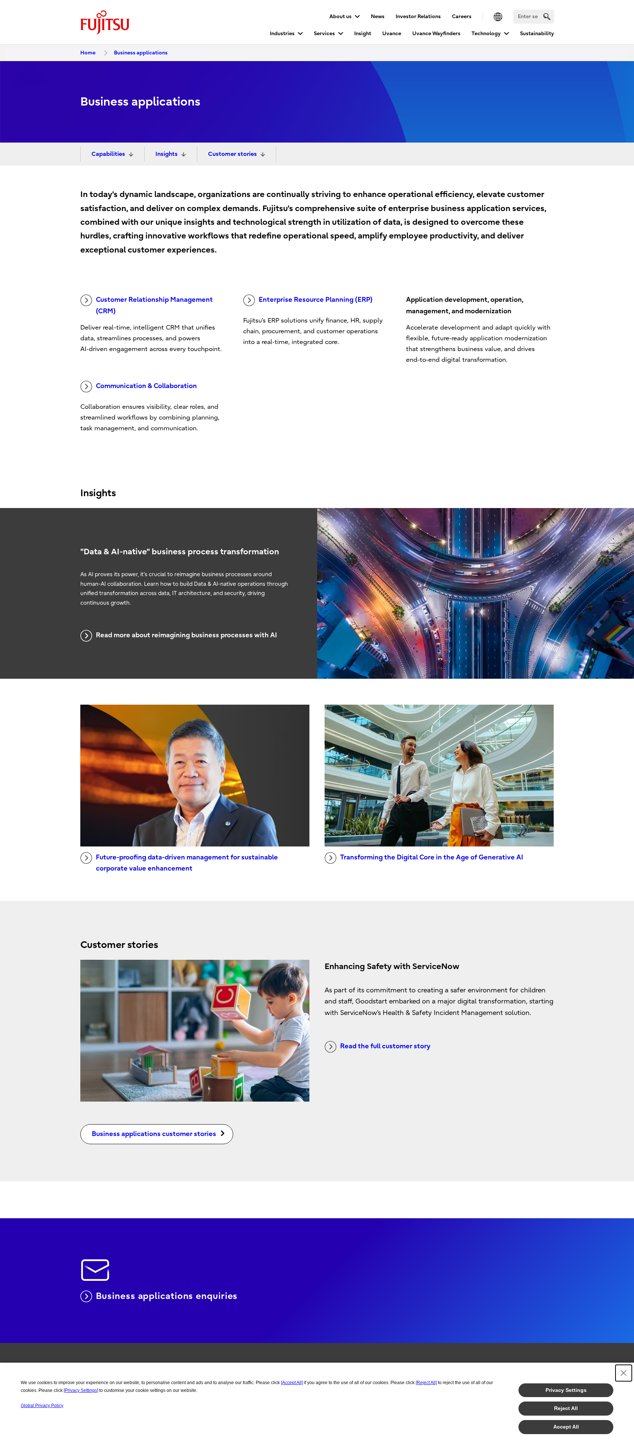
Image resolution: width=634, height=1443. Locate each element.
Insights (166, 154)
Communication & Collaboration (146, 386)
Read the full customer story (385, 1046)
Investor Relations (418, 16)
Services (324, 33)
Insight (362, 33)
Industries (282, 33)
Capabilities (108, 154)
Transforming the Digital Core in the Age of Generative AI (431, 857)
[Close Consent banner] (623, 1373)
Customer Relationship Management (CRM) (154, 305)
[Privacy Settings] (81, 1390)
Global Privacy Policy (42, 1405)
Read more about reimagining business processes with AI (186, 635)
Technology (486, 33)
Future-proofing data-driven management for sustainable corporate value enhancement (187, 863)
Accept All (566, 1427)
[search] (546, 16)
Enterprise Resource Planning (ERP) (316, 300)
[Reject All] (426, 1382)
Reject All (566, 1408)
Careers (462, 16)
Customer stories (232, 154)
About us (340, 16)
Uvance (391, 33)
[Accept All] (292, 1382)
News (378, 16)
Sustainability (537, 33)
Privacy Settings (566, 1390)
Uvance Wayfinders (436, 33)
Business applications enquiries (167, 1296)
